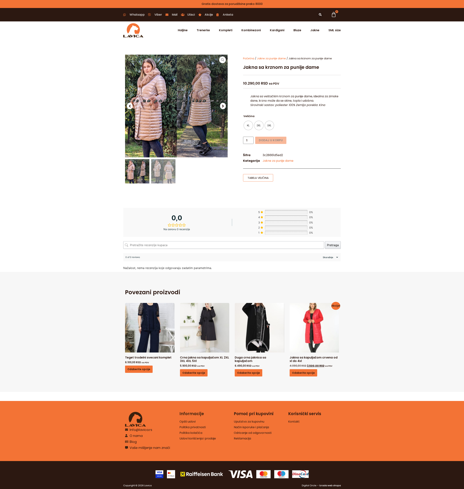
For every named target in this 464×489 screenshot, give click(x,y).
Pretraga (333, 245)
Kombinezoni (251, 30)
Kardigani (277, 30)
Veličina (248, 116)
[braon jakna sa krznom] (176, 106)
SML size (334, 30)
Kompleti (225, 30)
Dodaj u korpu (271, 140)
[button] (320, 15)
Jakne (314, 30)
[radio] (248, 125)
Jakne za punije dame (271, 58)
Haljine (183, 30)
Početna (248, 58)
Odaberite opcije (138, 369)
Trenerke (203, 30)
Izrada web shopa (330, 485)
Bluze (297, 30)
